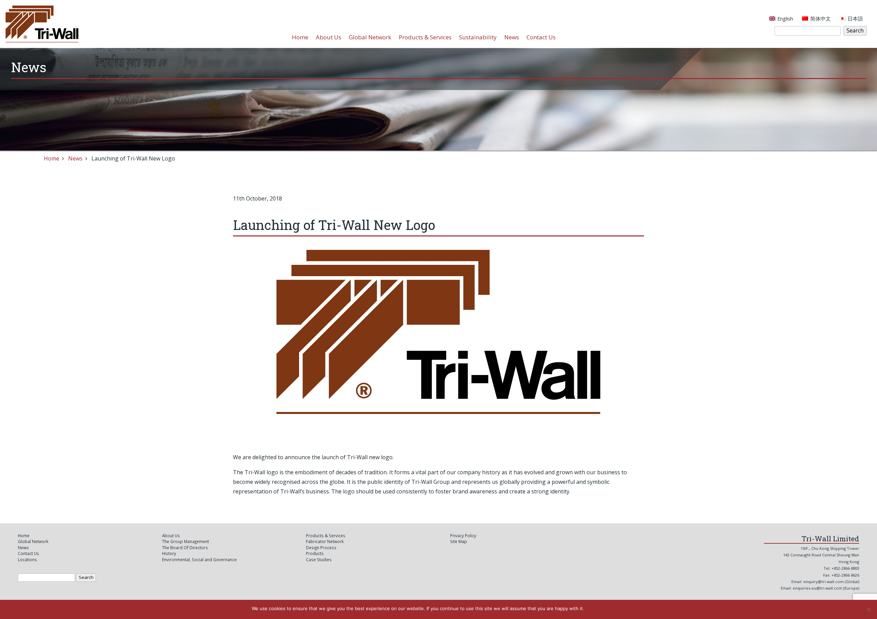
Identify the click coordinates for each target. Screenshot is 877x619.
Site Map (458, 541)
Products (315, 553)
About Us (328, 37)
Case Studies (319, 559)
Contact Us (541, 37)
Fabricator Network (325, 541)
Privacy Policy (463, 535)
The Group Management (185, 541)
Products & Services (425, 37)
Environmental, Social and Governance (199, 559)
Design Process (321, 547)
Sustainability (478, 37)
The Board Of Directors (185, 547)
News (511, 37)
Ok (590, 608)
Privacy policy (611, 608)
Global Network (370, 37)
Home (300, 37)
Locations (27, 559)
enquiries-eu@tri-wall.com (818, 588)
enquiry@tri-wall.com (823, 581)
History (169, 553)
